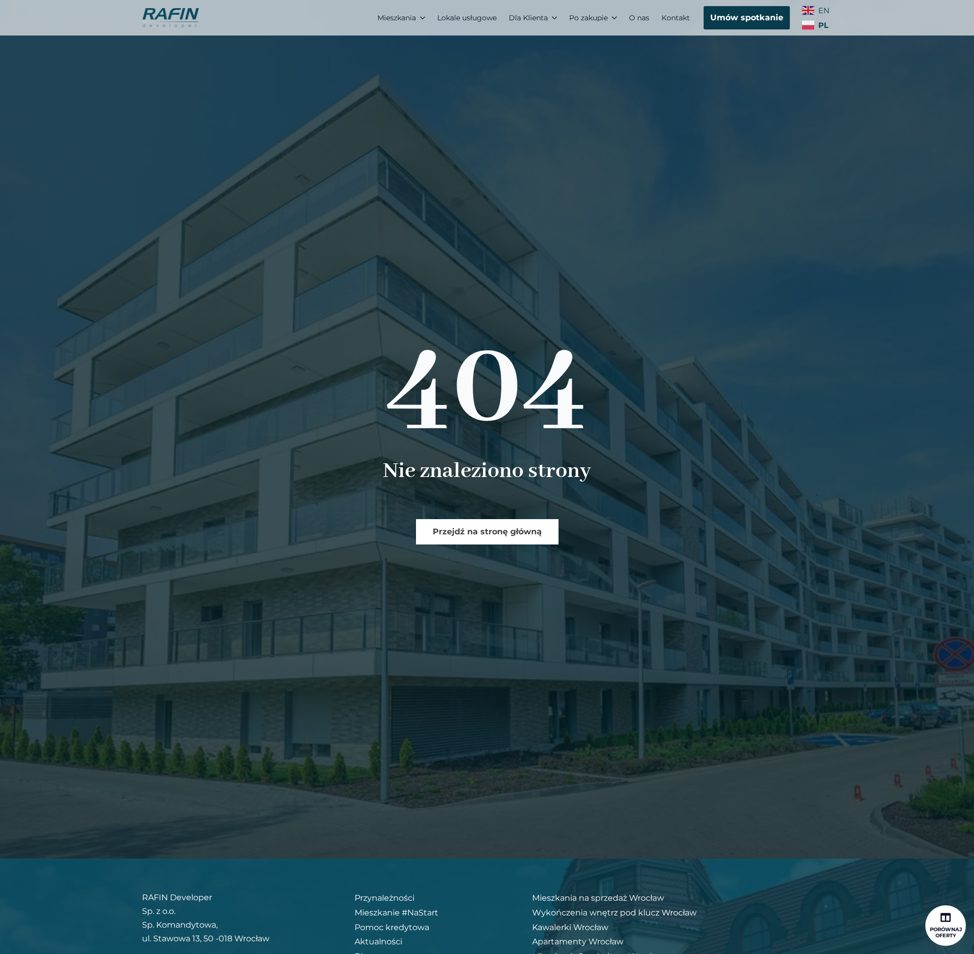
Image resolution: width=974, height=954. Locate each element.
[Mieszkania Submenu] (423, 17)
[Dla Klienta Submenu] (555, 17)
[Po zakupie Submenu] (615, 17)
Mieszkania (396, 17)
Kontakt (676, 17)
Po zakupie (588, 17)
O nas (639, 17)
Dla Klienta (528, 17)
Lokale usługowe (467, 17)
